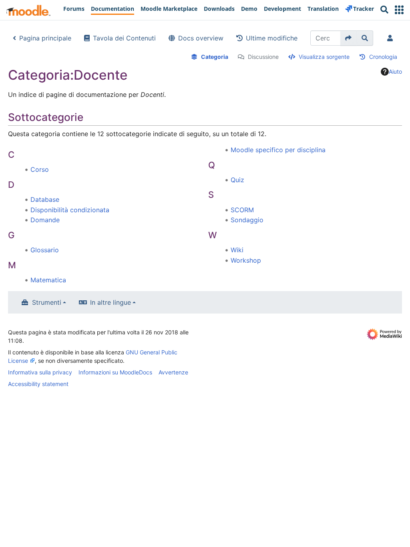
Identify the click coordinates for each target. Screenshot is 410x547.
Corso (39, 169)
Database (44, 199)
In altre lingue (110, 302)
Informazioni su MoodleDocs (115, 372)
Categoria (214, 56)
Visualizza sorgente (324, 56)
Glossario (44, 250)
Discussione (263, 56)
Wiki (237, 250)
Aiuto (395, 71)
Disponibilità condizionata (69, 210)
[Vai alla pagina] (348, 38)
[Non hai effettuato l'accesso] (391, 38)
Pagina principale (45, 38)
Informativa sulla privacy (40, 372)
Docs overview (200, 38)
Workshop (246, 260)
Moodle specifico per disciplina (278, 150)
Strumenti (46, 302)
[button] (399, 10)
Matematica (48, 280)
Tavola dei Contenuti (124, 38)
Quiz (237, 180)
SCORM (242, 210)
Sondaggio (247, 220)
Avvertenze (173, 372)
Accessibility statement (38, 383)
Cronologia (383, 56)
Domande (45, 220)
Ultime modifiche (271, 38)
